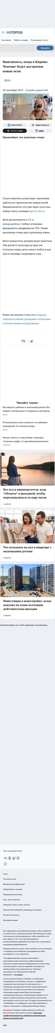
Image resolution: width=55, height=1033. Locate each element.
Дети (7, 80)
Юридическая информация (14, 884)
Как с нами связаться (11, 900)
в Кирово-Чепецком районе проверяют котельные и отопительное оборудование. (26, 319)
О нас (5, 874)
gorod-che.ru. (38, 211)
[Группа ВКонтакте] (15, 125)
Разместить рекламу (11, 915)
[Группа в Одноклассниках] (9, 858)
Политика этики (9, 879)
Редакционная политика (12, 894)
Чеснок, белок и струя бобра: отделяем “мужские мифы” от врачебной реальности (26, 441)
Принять (45, 48)
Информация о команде (12, 889)
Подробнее (18, 974)
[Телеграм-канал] (14, 858)
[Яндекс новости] (40, 125)
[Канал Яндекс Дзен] (15, 131)
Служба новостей (36, 90)
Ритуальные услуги (39, 40)
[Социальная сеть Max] (40, 131)
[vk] (23, 341)
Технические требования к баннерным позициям (22, 910)
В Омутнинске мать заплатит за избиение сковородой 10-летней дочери (25, 426)
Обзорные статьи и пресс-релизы (16, 905)
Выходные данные (10, 920)
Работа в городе (21, 40)
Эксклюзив (6, 40)
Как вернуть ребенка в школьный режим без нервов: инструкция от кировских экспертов (26, 411)
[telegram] (32, 341)
